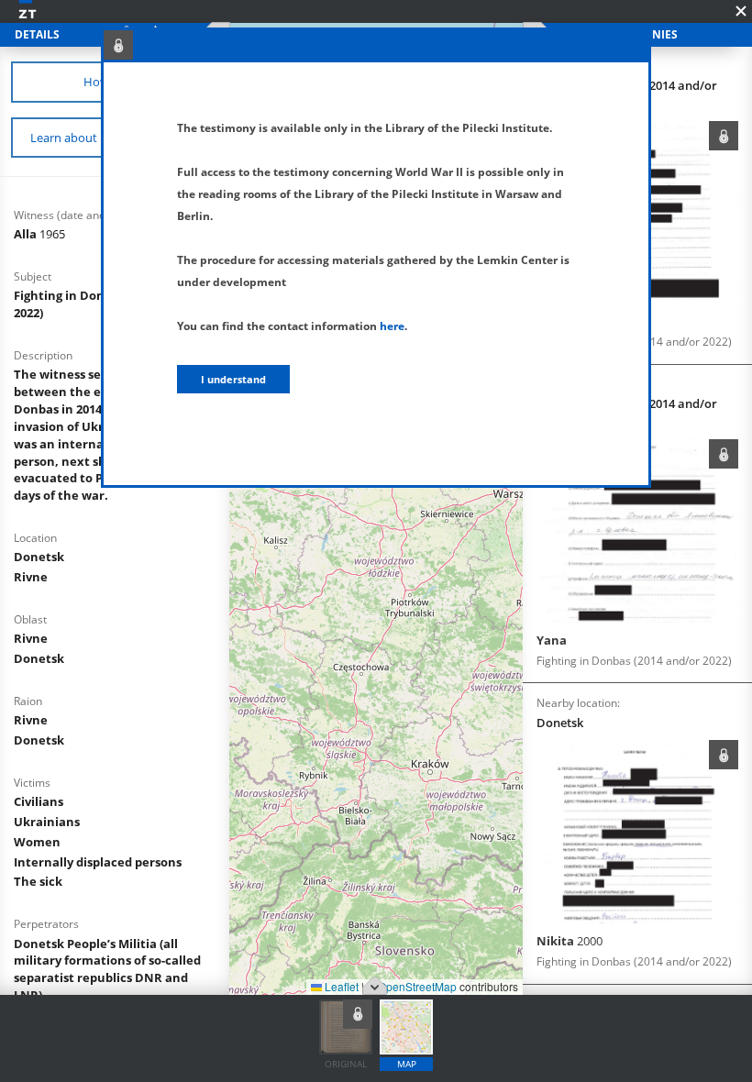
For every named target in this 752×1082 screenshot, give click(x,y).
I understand (233, 379)
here (392, 326)
